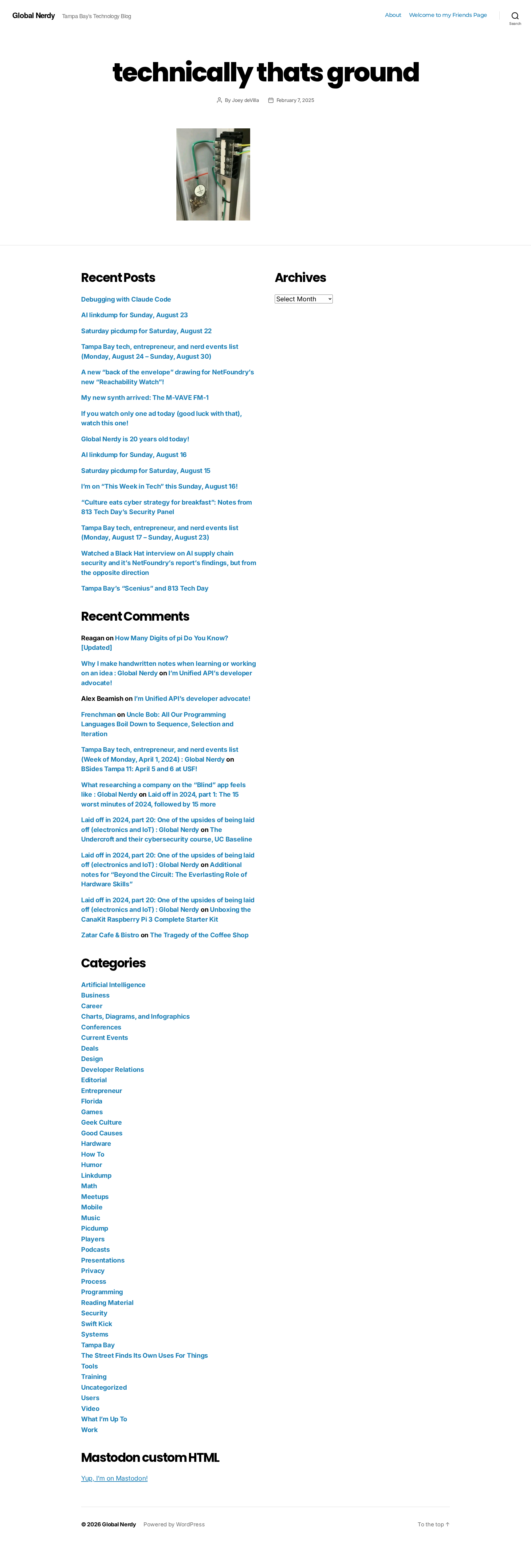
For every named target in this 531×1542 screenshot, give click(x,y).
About (393, 15)
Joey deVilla (245, 100)
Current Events (104, 1037)
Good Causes (102, 1133)
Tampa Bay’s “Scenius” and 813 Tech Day (145, 588)
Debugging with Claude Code (126, 299)
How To (92, 1154)
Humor (91, 1165)
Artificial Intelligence (113, 985)
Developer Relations (112, 1069)
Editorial (94, 1080)
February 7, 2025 (295, 100)
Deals (90, 1048)
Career (91, 1006)
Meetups (95, 1196)
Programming (102, 1292)
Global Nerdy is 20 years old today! (135, 439)
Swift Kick (96, 1324)
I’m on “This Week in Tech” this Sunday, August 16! (159, 486)
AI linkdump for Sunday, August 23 (134, 315)
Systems (94, 1334)
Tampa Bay (98, 1345)
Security (94, 1313)
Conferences (101, 1027)
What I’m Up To (104, 1419)
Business (95, 995)
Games (92, 1112)
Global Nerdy (33, 15)
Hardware (96, 1143)
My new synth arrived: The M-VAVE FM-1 (145, 397)
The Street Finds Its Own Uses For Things (144, 1355)
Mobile (91, 1207)
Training (94, 1376)
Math (89, 1186)
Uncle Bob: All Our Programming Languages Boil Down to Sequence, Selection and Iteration (157, 724)
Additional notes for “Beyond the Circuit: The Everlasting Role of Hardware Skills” (164, 874)
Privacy (93, 1271)
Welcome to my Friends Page (448, 15)
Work (89, 1430)
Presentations (103, 1260)
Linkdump (96, 1175)
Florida (91, 1101)
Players (93, 1239)
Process (93, 1281)
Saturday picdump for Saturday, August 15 (145, 470)
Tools (89, 1366)
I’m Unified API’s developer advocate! (192, 698)
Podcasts (95, 1249)
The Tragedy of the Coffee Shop (199, 935)
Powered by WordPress (174, 1524)
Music (90, 1218)
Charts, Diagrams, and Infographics (135, 1016)
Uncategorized (104, 1387)
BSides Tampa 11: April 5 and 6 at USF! (139, 769)
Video (90, 1408)
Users (90, 1398)
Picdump (94, 1228)
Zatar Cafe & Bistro (110, 935)
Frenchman (98, 714)
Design (92, 1059)
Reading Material (107, 1302)
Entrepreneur (101, 1091)
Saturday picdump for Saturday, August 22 (146, 331)
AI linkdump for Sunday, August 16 (134, 455)
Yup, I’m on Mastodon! (114, 1478)
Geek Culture (101, 1122)
